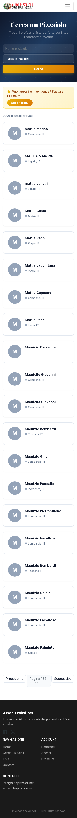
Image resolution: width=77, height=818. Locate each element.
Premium (47, 759)
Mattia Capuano (38, 293)
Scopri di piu (19, 102)
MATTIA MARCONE (40, 156)
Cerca (38, 69)
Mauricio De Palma (40, 347)
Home (7, 747)
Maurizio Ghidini (38, 456)
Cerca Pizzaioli (13, 753)
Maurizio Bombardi (40, 429)
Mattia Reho (35, 238)
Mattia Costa (35, 211)
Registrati (48, 747)
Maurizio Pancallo (39, 484)
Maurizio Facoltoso (40, 538)
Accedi (46, 753)
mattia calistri (36, 183)
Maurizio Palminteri (41, 647)
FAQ (6, 759)
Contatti (8, 765)
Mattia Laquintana (40, 265)
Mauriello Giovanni (40, 374)
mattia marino (36, 129)
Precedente (14, 679)
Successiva (63, 679)
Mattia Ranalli (36, 320)
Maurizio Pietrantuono (43, 511)
